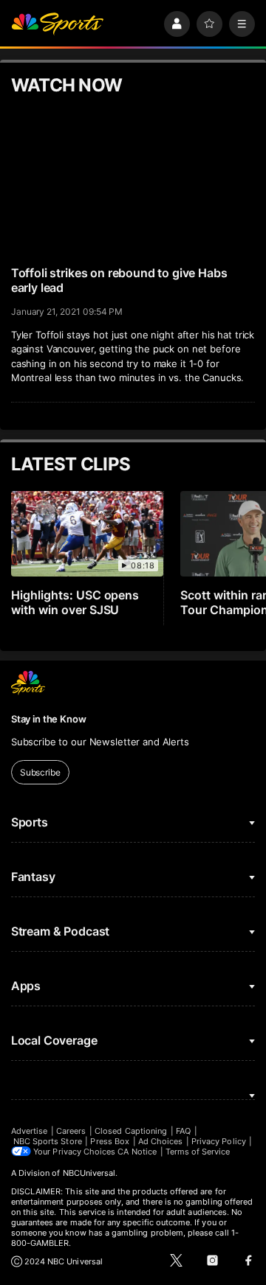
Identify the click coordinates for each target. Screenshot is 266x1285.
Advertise (29, 1131)
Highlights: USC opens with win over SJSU (75, 602)
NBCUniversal (89, 1173)
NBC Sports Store (47, 1141)
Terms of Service (198, 1151)
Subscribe (40, 772)
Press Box (109, 1141)
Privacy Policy (218, 1141)
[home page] (57, 24)
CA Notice (137, 1151)
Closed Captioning (131, 1131)
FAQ (183, 1131)
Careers (71, 1131)
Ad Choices (160, 1141)
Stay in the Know (48, 719)
